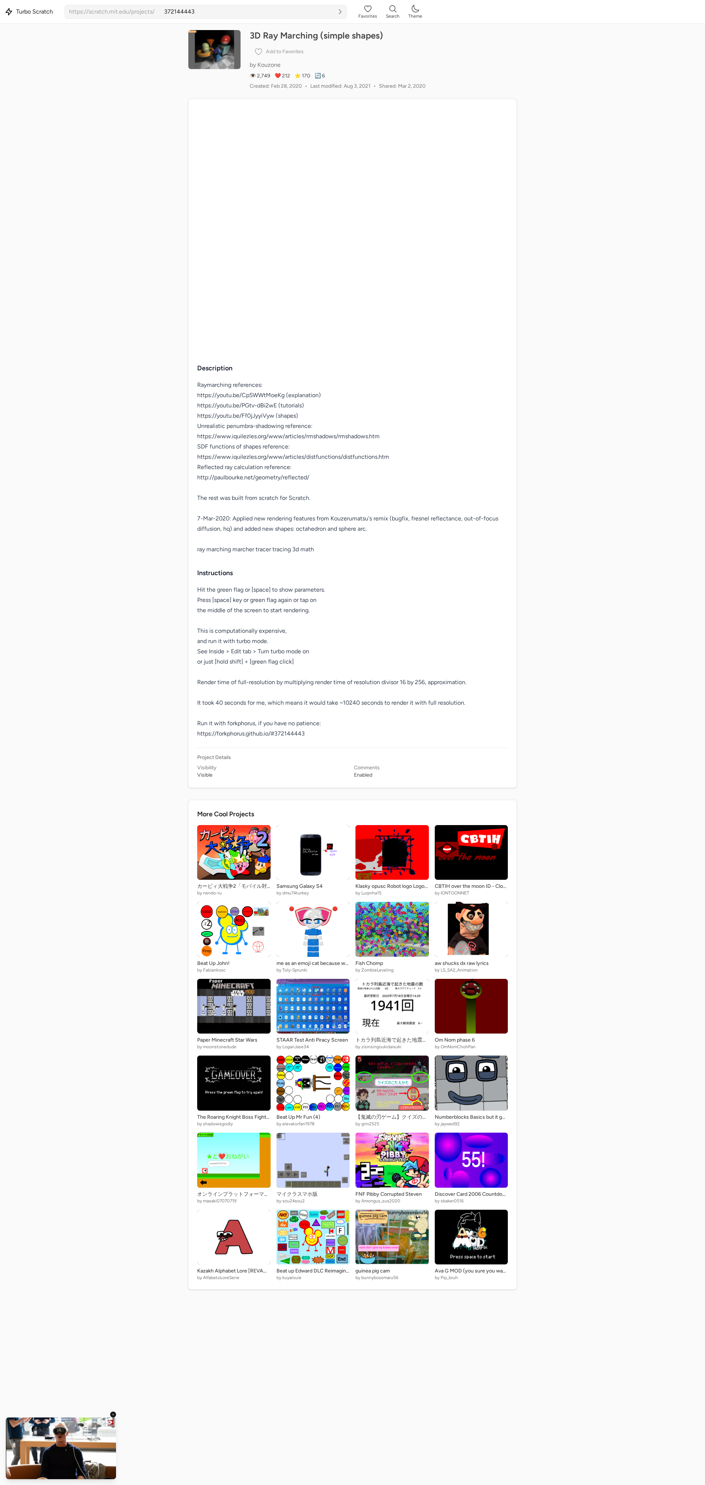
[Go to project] (340, 11)
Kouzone (269, 64)
